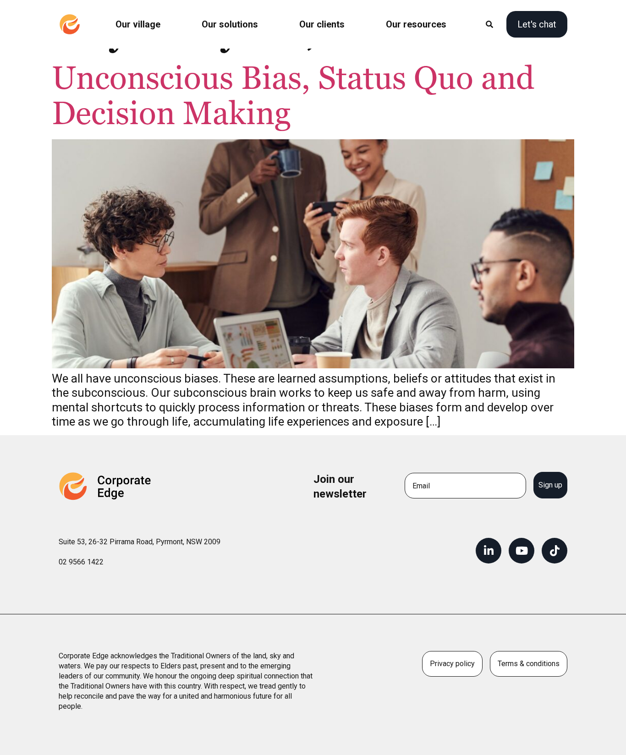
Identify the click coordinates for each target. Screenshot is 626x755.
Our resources (416, 24)
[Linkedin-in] (488, 551)
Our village (137, 24)
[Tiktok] (554, 551)
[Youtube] (521, 551)
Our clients (322, 24)
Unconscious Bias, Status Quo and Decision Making (293, 97)
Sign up (550, 485)
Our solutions (230, 24)
